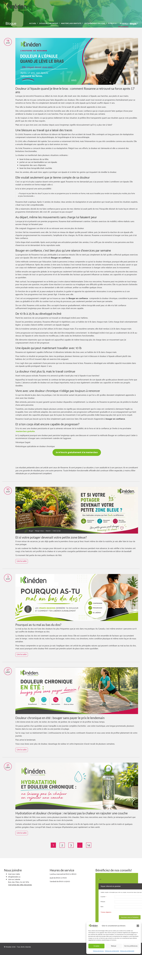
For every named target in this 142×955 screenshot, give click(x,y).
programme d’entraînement (116, 100)
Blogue (123, 23)
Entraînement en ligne (95, 23)
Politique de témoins (98, 951)
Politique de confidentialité (112, 951)
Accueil (32, 23)
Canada (101, 629)
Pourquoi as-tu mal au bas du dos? (38, 625)
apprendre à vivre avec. (96, 107)
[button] (138, 926)
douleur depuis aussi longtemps (55, 125)
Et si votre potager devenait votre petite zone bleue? (51, 537)
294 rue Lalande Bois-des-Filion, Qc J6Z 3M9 (18, 881)
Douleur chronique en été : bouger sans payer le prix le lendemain (60, 718)
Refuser (113, 946)
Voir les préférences (131, 946)
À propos (112, 23)
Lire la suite (22, 561)
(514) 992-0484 (14, 874)
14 (88, 845)
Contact (134, 23)
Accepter (96, 946)
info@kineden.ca (14, 876)
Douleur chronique (48, 23)
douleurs (71, 100)
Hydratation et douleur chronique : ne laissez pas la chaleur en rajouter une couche (71, 813)
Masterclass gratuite (71, 23)
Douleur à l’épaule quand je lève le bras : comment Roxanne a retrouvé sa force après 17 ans (74, 90)
